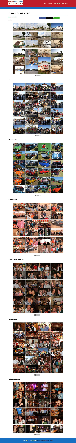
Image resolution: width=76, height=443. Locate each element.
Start (45, 3)
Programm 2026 (57, 3)
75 (39, 374)
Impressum (47, 440)
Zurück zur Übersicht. (12, 17)
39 (39, 434)
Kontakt (51, 440)
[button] (42, 18)
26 (39, 255)
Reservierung (50, 3)
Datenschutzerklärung (41, 440)
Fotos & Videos (64, 3)
